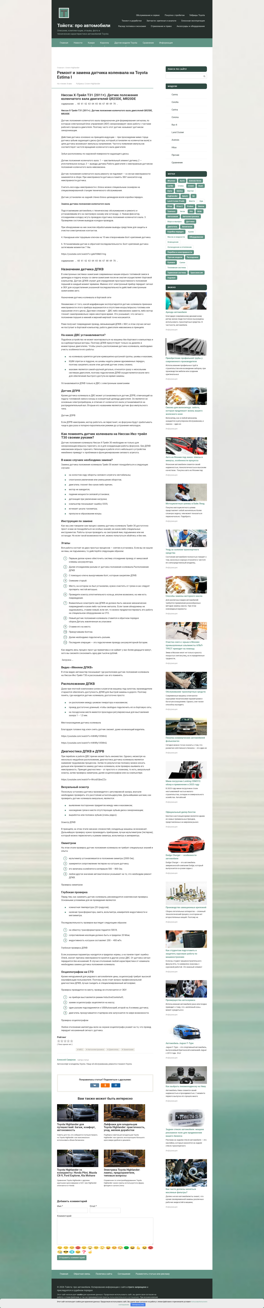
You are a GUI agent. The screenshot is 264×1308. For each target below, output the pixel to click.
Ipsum (185, 196)
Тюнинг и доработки (132, 21)
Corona (175, 117)
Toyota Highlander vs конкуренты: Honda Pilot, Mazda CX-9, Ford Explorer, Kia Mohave (77, 1172)
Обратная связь (82, 1274)
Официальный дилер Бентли (181, 812)
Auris (182, 181)
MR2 (81, 1049)
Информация (166, 42)
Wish (199, 211)
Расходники (192, 257)
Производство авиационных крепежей (186, 907)
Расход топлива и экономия (132, 26)
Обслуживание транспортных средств (186, 691)
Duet (200, 186)
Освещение (172, 242)
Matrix (192, 201)
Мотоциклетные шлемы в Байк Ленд (185, 503)
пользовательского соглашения (124, 1297)
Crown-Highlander (92, 84)
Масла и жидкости (176, 237)
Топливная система (176, 267)
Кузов (191, 231)
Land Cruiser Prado (175, 201)
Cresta (181, 186)
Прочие (175, 155)
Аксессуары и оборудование (191, 26)
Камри (91, 42)
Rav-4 (174, 124)
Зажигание (128, 1049)
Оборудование (196, 237)
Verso (182, 211)
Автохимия (172, 216)
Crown (191, 186)
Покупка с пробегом (175, 15)
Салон (182, 262)
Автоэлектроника (96, 1049)
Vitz (191, 211)
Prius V (180, 206)
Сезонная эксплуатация (193, 21)
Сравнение (148, 42)
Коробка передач (175, 231)
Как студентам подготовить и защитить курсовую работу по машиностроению (181, 953)
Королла (104, 42)
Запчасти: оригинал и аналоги (161, 21)
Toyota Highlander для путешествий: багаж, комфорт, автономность (76, 1127)
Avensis (175, 140)
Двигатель (114, 1049)
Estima (180, 191)
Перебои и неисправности (179, 252)
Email (93, 1206)
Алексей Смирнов (66, 1059)
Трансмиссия (196, 272)
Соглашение (124, 1274)
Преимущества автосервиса (180, 1000)
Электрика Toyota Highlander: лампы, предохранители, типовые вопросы (122, 1172)
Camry (175, 94)
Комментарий (64, 1216)
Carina (175, 109)
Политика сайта (104, 1274)
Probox (190, 206)
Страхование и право (161, 26)
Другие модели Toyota (125, 42)
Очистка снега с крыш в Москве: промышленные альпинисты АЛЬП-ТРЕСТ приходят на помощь (184, 645)
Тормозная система (176, 272)
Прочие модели (174, 257)
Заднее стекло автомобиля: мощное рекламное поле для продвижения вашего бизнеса (185, 1132)
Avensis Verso (195, 181)
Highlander (172, 196)
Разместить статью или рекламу (153, 1274)
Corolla (175, 102)
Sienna (201, 206)
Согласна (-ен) (138, 1305)
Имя (60, 1206)
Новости (78, 42)
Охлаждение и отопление (179, 247)
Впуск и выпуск (174, 221)
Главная (64, 42)
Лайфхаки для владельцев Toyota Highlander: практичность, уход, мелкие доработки (124, 1127)
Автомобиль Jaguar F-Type (180, 1043)
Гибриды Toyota (197, 15)
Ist (193, 196)
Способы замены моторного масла (184, 596)
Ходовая (171, 277)
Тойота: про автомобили (83, 25)
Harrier (190, 191)
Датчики (190, 221)
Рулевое (171, 262)
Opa (201, 201)
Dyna (169, 191)
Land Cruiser (178, 132)
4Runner (171, 181)
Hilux (174, 147)
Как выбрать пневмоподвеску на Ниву (186, 1086)
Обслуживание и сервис (148, 15)
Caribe (170, 186)
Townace (171, 211)
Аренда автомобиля (176, 312)
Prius (169, 206)
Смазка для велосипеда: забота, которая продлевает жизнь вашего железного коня (184, 410)
